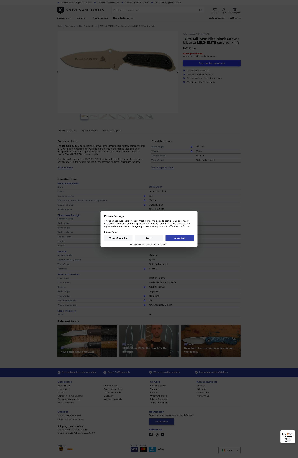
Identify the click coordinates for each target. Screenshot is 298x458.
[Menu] (293, 432)
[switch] (288, 440)
